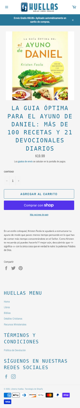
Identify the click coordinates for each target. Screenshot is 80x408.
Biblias (7, 313)
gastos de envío (25, 161)
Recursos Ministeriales (15, 324)
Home (7, 301)
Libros (7, 307)
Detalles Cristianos (13, 318)
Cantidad (9, 171)
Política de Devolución (15, 350)
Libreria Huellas (17, 388)
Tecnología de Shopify (34, 388)
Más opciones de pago (39, 214)
